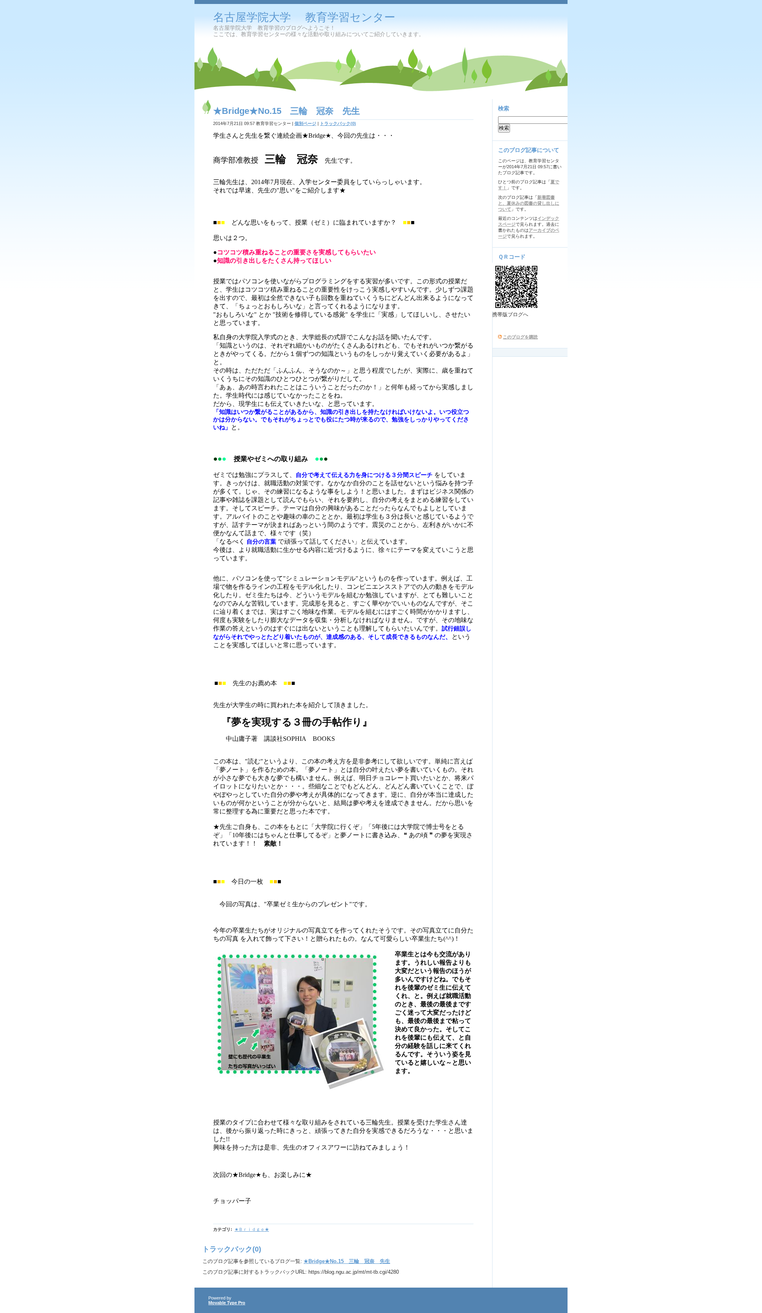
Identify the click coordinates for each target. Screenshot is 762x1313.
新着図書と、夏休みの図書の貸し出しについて (528, 203)
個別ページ (305, 123)
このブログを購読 (520, 336)
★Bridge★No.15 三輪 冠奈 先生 (347, 1261)
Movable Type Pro (226, 1302)
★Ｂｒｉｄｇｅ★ (252, 1229)
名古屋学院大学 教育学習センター (304, 17)
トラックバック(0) (338, 123)
